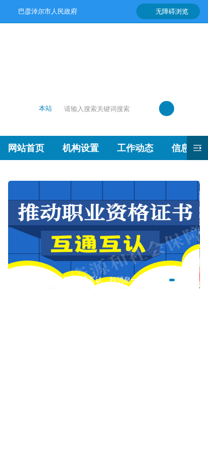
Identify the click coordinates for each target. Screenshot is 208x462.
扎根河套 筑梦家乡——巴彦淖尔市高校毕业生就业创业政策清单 (92, 349)
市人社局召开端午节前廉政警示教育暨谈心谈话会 (92, 386)
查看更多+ (104, 445)
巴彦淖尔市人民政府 (47, 11)
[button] (172, 280)
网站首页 (26, 148)
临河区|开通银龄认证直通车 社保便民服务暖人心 (92, 422)
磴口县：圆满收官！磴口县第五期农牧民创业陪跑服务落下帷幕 (92, 404)
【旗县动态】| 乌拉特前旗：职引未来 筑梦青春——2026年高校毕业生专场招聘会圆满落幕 (92, 331)
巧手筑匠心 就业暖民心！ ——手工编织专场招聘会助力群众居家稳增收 (92, 367)
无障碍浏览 (171, 11)
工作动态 (135, 148)
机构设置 (81, 148)
